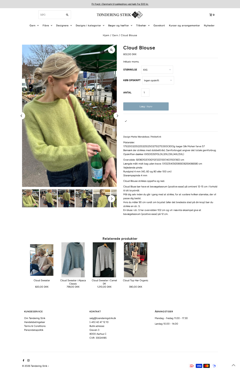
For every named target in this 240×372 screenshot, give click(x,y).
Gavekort (159, 25)
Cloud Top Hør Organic (135, 280)
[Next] (117, 115)
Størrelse (130, 69)
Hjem (106, 35)
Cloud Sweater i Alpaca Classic (73, 282)
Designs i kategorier (88, 25)
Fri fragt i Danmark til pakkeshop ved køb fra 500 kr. (120, 4)
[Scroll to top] (233, 365)
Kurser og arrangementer (184, 25)
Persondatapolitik (33, 330)
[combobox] (51, 15)
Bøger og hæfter (118, 25)
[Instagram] (28, 360)
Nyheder (209, 25)
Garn (32, 25)
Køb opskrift (132, 80)
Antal (127, 92)
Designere (62, 25)
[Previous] (21, 115)
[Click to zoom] (111, 49)
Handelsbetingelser (34, 322)
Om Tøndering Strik (34, 318)
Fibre (46, 25)
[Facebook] (23, 360)
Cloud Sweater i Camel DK (104, 282)
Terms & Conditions (35, 326)
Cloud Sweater (42, 280)
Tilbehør (141, 25)
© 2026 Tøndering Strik (35, 365)
